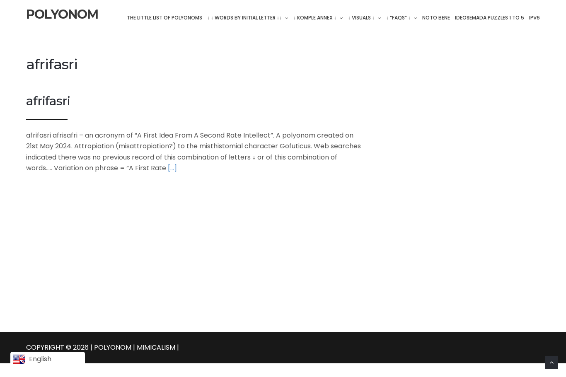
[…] (172, 168)
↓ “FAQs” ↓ (398, 17)
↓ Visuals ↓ (361, 17)
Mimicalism (157, 347)
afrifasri (48, 101)
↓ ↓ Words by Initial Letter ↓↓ (244, 17)
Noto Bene (436, 17)
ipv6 (534, 17)
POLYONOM (62, 14)
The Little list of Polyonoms (164, 17)
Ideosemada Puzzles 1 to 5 (489, 17)
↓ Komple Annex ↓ (314, 17)
